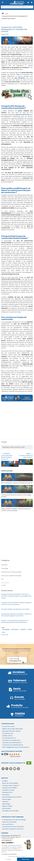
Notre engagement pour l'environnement (15, 747)
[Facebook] (3, 769)
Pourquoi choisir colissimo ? (11, 785)
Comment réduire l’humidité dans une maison (15, 609)
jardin (30, 629)
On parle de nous (7, 733)
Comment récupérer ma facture (13, 829)
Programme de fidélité (9, 788)
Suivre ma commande (9, 822)
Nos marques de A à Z (9, 738)
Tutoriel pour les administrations (12, 745)
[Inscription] (28, 763)
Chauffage (4, 568)
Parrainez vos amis (8, 790)
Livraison (5, 781)
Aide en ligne (6, 804)
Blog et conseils (7, 806)
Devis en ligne (6, 799)
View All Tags (4, 634)
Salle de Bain (5, 583)
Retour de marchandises (10, 783)
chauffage (5, 629)
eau (3, 632)
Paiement (5, 802)
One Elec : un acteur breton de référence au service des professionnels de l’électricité (14, 621)
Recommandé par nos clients (11, 797)
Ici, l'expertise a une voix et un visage (14, 820)
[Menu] (2, 2)
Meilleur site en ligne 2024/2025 (12, 729)
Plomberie (4, 565)
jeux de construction (23, 114)
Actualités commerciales (10, 811)
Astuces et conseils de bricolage (11, 575)
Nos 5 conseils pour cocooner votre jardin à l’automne (16, 483)
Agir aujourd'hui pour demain (11, 731)
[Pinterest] (11, 769)
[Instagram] (18, 769)
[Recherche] (31, 7)
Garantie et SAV (7, 792)
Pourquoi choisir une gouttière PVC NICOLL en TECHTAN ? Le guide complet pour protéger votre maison (16, 596)
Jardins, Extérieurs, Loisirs (17, 447)
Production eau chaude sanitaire (11, 572)
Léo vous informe (7, 824)
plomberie (14, 629)
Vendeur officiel (7, 736)
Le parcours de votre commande (13, 827)
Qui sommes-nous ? (8, 726)
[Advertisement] (17, 421)
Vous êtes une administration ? (12, 743)
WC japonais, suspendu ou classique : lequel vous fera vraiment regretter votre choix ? (16, 615)
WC (2, 579)
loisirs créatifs (28, 337)
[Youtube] (15, 769)
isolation (23, 629)
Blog (7, 13)
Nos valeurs (6, 795)
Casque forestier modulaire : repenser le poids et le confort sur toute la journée (16, 603)
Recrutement (6, 808)
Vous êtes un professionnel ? (11, 740)
